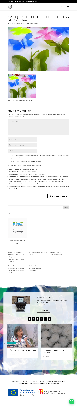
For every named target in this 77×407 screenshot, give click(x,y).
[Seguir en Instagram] (33, 319)
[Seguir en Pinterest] (45, 319)
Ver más (12, 355)
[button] (4, 343)
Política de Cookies (46, 381)
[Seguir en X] (49, 319)
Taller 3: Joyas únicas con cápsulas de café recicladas (38, 268)
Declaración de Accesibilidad (28, 383)
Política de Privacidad (33, 162)
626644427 (12, 1)
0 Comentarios (34, 23)
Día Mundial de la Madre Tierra (22, 350)
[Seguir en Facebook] (29, 319)
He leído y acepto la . (25, 162)
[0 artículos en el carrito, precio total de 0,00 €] (9, 214)
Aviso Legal (16, 381)
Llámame (43, 310)
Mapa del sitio (59, 381)
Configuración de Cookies (49, 383)
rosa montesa (15, 23)
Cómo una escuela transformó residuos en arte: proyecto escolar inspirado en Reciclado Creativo (16, 257)
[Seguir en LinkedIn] (41, 319)
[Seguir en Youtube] (37, 319)
